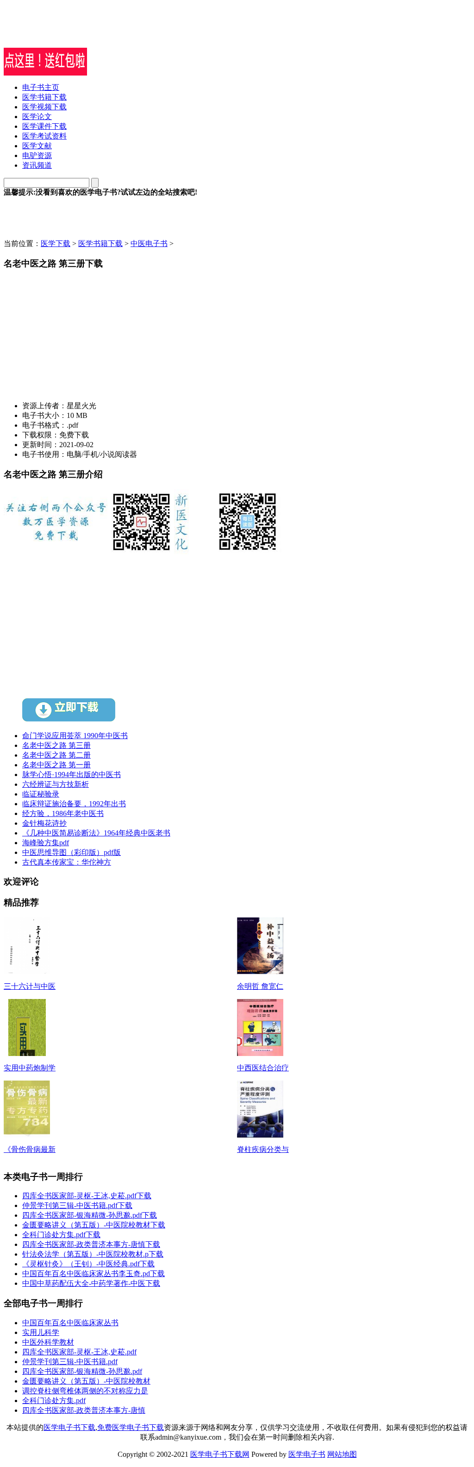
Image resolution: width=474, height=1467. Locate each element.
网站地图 (342, 1454)
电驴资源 (37, 155)
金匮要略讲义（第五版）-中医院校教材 (86, 1381)
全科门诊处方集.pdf (54, 1400)
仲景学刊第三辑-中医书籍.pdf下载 (77, 1205)
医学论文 (37, 116)
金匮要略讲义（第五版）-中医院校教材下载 (93, 1225)
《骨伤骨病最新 (30, 1149)
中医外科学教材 (48, 1342)
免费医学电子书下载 (130, 1427)
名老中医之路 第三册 (56, 745)
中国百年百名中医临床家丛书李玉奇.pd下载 (93, 1273)
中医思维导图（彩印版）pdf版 (71, 852)
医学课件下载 (44, 126)
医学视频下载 (44, 107)
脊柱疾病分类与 (263, 1149)
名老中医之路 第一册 (56, 765)
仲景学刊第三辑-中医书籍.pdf (70, 1362)
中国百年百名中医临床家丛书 (70, 1323)
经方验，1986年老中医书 (63, 813)
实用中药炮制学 (30, 1068)
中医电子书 (149, 243)
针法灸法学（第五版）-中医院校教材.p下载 (92, 1254)
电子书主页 (40, 87)
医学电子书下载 (69, 1427)
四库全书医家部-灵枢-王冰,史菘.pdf (79, 1352)
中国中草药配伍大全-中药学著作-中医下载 (91, 1283)
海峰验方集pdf (45, 843)
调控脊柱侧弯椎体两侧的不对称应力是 (85, 1391)
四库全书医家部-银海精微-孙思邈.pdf (82, 1371)
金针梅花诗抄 (44, 823)
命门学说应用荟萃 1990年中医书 (75, 736)
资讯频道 (37, 165)
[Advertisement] (112, 34)
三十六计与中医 (30, 986)
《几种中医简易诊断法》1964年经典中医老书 (96, 833)
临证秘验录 (40, 794)
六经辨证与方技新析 (55, 784)
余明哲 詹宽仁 (260, 986)
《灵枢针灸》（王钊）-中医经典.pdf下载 (88, 1264)
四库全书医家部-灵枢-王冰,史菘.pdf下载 (86, 1196)
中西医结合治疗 (263, 1068)
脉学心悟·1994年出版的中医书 (71, 774)
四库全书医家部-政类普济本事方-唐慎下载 (91, 1244)
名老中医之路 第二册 (56, 755)
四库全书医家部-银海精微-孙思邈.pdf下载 (89, 1215)
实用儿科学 (40, 1332)
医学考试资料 (44, 136)
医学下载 (55, 243)
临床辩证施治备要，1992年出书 (74, 804)
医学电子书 (306, 1454)
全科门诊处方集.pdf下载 (61, 1235)
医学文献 (37, 146)
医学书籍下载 (44, 97)
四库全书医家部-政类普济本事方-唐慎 (83, 1410)
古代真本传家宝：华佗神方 (66, 862)
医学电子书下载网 (219, 1454)
